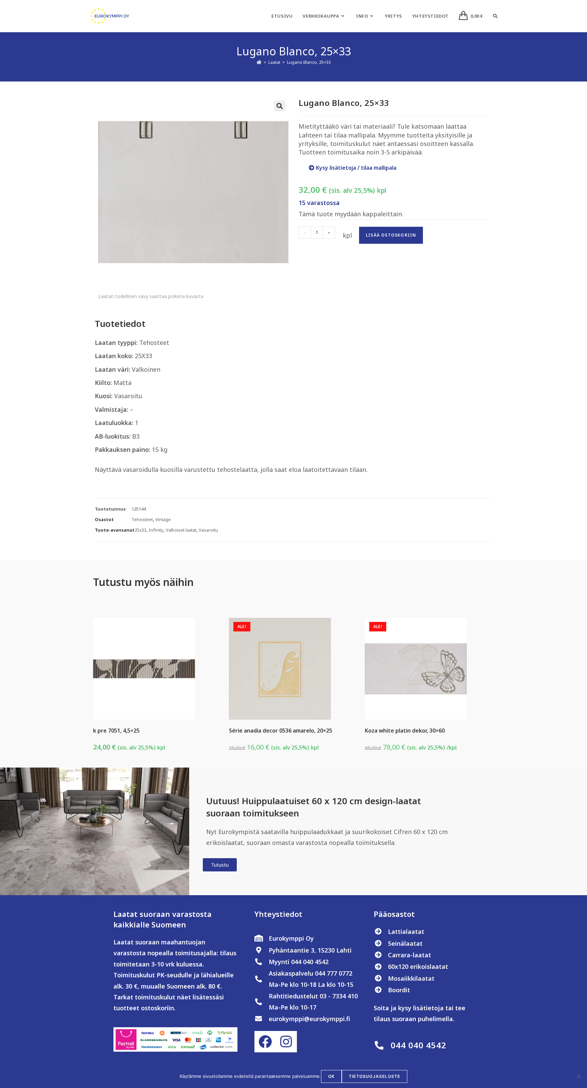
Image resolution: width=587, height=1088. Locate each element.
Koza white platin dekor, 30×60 (405, 730)
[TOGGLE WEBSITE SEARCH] (495, 16)
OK (331, 1076)
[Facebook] (264, 1041)
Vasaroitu (208, 530)
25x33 (140, 530)
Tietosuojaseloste (374, 1076)
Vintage (163, 519)
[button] (279, 105)
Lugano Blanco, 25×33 (309, 62)
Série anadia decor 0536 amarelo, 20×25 (280, 730)
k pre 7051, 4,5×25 (116, 730)
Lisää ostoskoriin (391, 235)
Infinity (156, 530)
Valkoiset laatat (181, 530)
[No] (578, 1076)
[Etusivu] (259, 62)
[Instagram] (286, 1041)
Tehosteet (142, 519)
